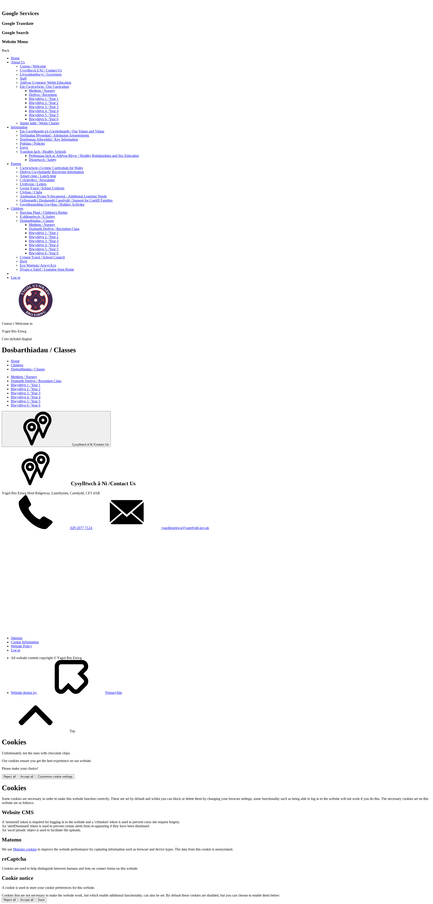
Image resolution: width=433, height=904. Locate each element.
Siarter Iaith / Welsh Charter (39, 123)
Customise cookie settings (55, 776)
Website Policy (21, 646)
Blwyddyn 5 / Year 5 (43, 115)
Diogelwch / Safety (42, 160)
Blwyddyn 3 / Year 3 (43, 107)
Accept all (26, 776)
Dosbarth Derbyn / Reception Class (54, 229)
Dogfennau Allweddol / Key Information (49, 139)
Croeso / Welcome (33, 66)
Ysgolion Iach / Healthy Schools (43, 151)
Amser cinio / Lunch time (38, 176)
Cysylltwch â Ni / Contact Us (41, 70)
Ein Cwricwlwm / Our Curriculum (44, 86)
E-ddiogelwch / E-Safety (37, 216)
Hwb (23, 261)
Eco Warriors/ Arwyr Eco (38, 265)
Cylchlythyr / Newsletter (37, 180)
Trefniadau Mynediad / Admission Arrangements (54, 135)
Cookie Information (25, 642)
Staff (23, 78)
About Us (18, 62)
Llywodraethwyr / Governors (41, 74)
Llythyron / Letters (33, 184)
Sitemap (16, 638)
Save (41, 900)
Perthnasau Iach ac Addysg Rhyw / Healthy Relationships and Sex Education (84, 156)
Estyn (24, 147)
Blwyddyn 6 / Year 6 (43, 119)
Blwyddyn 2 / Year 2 (43, 103)
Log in (15, 277)
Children (17, 208)
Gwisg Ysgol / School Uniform (42, 188)
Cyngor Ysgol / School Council (42, 257)
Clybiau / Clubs (31, 192)
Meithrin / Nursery (42, 91)
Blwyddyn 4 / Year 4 (43, 111)
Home (15, 58)
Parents (16, 164)
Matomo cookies (25, 849)
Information (19, 127)
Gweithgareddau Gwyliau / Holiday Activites (52, 204)
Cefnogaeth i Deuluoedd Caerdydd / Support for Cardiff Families (66, 200)
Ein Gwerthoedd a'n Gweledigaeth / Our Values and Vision (62, 131)
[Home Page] (35, 316)
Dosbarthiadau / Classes (37, 221)
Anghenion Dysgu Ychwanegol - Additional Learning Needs (63, 196)
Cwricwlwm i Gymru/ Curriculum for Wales (51, 168)
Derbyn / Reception (43, 95)
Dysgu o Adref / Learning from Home (47, 269)
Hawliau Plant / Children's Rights (43, 212)
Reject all (10, 776)
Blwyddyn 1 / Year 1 (43, 99)
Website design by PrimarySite (66, 693)
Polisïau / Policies (32, 143)
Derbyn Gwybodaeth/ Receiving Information (52, 172)
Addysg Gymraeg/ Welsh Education (45, 82)
